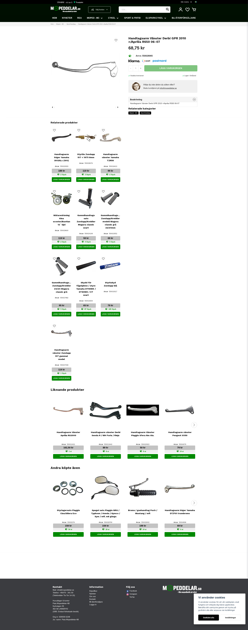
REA (79, 18)
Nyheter (67, 18)
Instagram (133, 594)
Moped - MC (93, 18)
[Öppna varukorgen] (194, 9)
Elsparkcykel (154, 18)
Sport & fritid (132, 18)
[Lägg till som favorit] (187, 9)
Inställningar (230, 618)
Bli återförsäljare (184, 18)
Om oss (92, 596)
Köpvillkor (93, 591)
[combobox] (99, 9)
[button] (195, 1)
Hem (54, 18)
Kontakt (92, 599)
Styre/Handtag (71, 24)
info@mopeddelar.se (168, 88)
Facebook (133, 591)
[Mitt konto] (180, 9)
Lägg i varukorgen (61, 179)
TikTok (132, 597)
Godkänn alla (208, 618)
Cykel (111, 18)
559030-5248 (64, 617)
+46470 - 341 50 (66, 593)
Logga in (92, 604)
